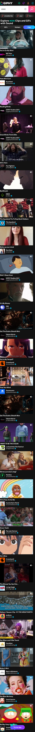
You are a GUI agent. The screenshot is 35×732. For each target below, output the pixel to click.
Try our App (17, 727)
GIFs (5, 27)
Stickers (17, 27)
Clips (29, 27)
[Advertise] (23, 3)
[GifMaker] (19, 3)
